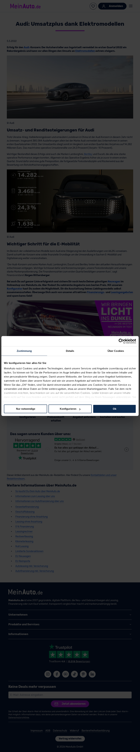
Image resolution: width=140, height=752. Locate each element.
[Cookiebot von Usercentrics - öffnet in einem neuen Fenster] (121, 341)
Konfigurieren (68, 408)
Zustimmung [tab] (24, 350)
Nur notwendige (25, 408)
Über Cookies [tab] (116, 350)
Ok (114, 408)
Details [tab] (70, 350)
